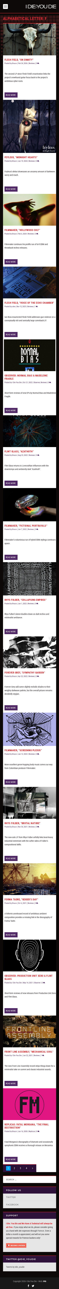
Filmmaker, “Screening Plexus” (23, 750)
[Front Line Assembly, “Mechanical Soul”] (29, 1031)
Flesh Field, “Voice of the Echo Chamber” (29, 302)
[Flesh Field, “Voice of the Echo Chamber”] (29, 282)
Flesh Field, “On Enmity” (19, 59)
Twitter (11, 1197)
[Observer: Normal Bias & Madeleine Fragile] (29, 355)
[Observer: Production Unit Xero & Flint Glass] (29, 955)
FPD (44, 1281)
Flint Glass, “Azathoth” (19, 451)
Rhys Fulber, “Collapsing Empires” (26, 599)
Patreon (41, 1231)
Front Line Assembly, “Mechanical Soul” (29, 1051)
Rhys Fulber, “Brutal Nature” (22, 823)
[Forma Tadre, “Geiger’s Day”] (29, 879)
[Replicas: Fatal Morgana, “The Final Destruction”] (29, 1104)
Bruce (14, 63)
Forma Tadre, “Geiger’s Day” (21, 899)
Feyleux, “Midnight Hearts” (21, 157)
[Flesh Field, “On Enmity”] (29, 39)
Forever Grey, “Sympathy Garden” (25, 672)
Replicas (32, 1131)
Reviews (32, 63)
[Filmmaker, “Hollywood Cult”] (29, 210)
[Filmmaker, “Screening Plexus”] (29, 729)
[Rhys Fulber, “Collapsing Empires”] (29, 578)
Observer (37, 382)
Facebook (12, 1204)
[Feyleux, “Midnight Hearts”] (29, 126)
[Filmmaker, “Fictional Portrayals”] (29, 504)
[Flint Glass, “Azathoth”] (29, 431)
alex (13, 307)
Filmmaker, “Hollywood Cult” (22, 230)
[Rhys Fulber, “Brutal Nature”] (29, 803)
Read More (11, 95)
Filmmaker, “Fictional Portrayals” (26, 525)
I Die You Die (17, 382)
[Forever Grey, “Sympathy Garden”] (29, 652)
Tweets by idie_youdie (15, 1267)
